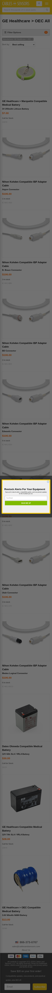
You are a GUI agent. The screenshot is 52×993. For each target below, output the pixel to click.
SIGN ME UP (26, 503)
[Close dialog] (48, 482)
